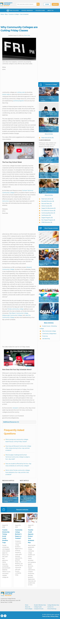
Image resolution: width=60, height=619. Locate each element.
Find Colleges (28, 609)
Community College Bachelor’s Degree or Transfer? (18, 534)
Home (26, 605)
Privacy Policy (54, 616)
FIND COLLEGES (14, 10)
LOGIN (47, 4)
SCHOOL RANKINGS (27, 10)
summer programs (18, 101)
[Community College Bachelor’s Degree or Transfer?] (19, 518)
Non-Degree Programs (48, 220)
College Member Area (53, 605)
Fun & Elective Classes (48, 211)
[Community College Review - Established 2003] (6, 4)
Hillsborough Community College (12, 315)
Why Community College (49, 331)
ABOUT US (50, 10)
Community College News (49, 334)
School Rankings (51, 609)
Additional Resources (11, 422)
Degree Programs (47, 218)
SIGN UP (55, 4)
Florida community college (15, 309)
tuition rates (6, 94)
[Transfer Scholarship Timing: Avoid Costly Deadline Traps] (6, 518)
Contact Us (50, 607)
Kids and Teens (46, 204)
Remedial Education (47, 201)
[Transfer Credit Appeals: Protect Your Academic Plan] (32, 518)
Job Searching (46, 339)
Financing (45, 336)
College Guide (38, 607)
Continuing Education (48, 213)
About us (27, 607)
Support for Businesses (48, 208)
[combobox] (25, 4)
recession (15, 408)
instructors (5, 201)
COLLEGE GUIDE (40, 10)
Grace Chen (27, 36)
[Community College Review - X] (2, 615)
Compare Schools (38, 609)
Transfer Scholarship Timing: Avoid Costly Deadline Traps (5, 536)
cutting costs (21, 92)
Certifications (46, 215)
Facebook (5, 615)
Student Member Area (40, 605)
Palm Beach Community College (18, 313)
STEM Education (46, 222)
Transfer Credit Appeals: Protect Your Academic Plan (31, 536)
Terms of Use (46, 616)
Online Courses (46, 206)
